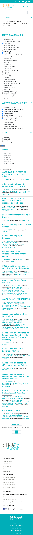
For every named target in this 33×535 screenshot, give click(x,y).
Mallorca (9, 189)
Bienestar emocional (9, 469)
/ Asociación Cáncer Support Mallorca (15, 281)
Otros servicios (7, 209)
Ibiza (7, 180)
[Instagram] (26, 1)
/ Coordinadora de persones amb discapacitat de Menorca (15, 267)
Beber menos (7, 466)
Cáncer (26, 180)
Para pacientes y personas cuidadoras (15, 494)
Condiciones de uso (16, 523)
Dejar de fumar (7, 471)
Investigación (7, 324)
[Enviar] (29, 13)
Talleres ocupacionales (18, 292)
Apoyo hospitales (8, 293)
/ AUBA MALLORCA (11, 410)
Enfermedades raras (9, 328)
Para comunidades (8, 474)
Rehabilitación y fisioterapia (12, 322)
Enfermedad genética (20, 327)
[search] (23, 6)
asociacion (7, 259)
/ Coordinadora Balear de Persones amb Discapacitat (14, 185)
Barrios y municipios (9, 477)
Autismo (13, 247)
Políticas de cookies (16, 525)
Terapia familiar (7, 290)
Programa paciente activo (10, 499)
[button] (16, 17)
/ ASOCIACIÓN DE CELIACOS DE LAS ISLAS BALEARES (15, 391)
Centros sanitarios (8, 482)
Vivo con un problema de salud (12, 502)
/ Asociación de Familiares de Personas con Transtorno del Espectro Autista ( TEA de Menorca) (15, 336)
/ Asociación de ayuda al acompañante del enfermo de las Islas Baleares (15, 376)
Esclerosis (6, 358)
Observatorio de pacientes (11, 497)
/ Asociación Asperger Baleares (12, 237)
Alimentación (6, 464)
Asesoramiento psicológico (12, 242)
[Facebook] (23, 1)
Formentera (6, 304)
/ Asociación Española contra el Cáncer (16, 225)
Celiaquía (5, 406)
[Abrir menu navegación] (27, 6)
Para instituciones (8, 505)
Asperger (5, 247)
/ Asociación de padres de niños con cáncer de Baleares (15, 364)
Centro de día (7, 355)
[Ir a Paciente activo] (8, 7)
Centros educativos (8, 479)
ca (15, 1)
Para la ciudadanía (8, 458)
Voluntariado (7, 386)
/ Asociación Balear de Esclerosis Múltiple (12, 349)
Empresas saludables (9, 485)
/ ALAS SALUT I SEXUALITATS (16, 299)
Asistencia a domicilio (10, 207)
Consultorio (25, 191)
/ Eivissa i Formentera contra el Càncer (16, 216)
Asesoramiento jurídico (10, 191)
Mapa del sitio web (16, 528)
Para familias (7, 491)
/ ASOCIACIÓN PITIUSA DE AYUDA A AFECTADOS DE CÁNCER (14, 174)
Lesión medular (7, 210)
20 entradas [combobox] (17, 424)
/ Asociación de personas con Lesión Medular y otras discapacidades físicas (15, 200)
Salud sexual (7, 310)
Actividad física (7, 461)
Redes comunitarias (8, 487)
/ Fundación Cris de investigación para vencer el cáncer (15, 253)
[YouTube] (29, 2)
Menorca (9, 271)
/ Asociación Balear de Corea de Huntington (15, 315)
